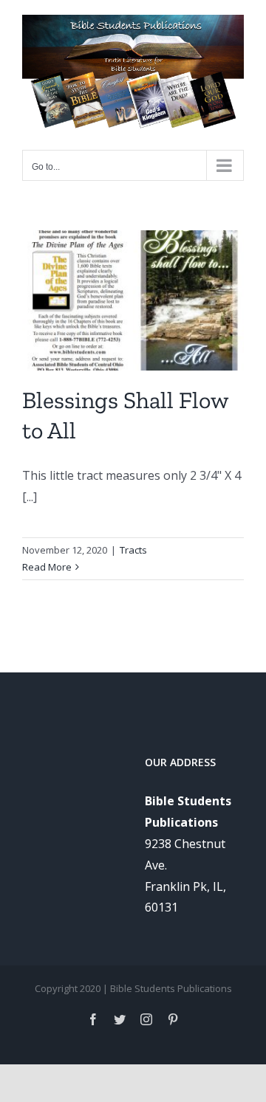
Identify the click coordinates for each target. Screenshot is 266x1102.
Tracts (133, 550)
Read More (47, 567)
